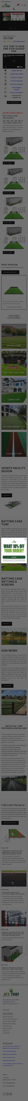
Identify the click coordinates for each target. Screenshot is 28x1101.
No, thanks (14, 560)
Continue (14, 557)
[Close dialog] (25, 539)
